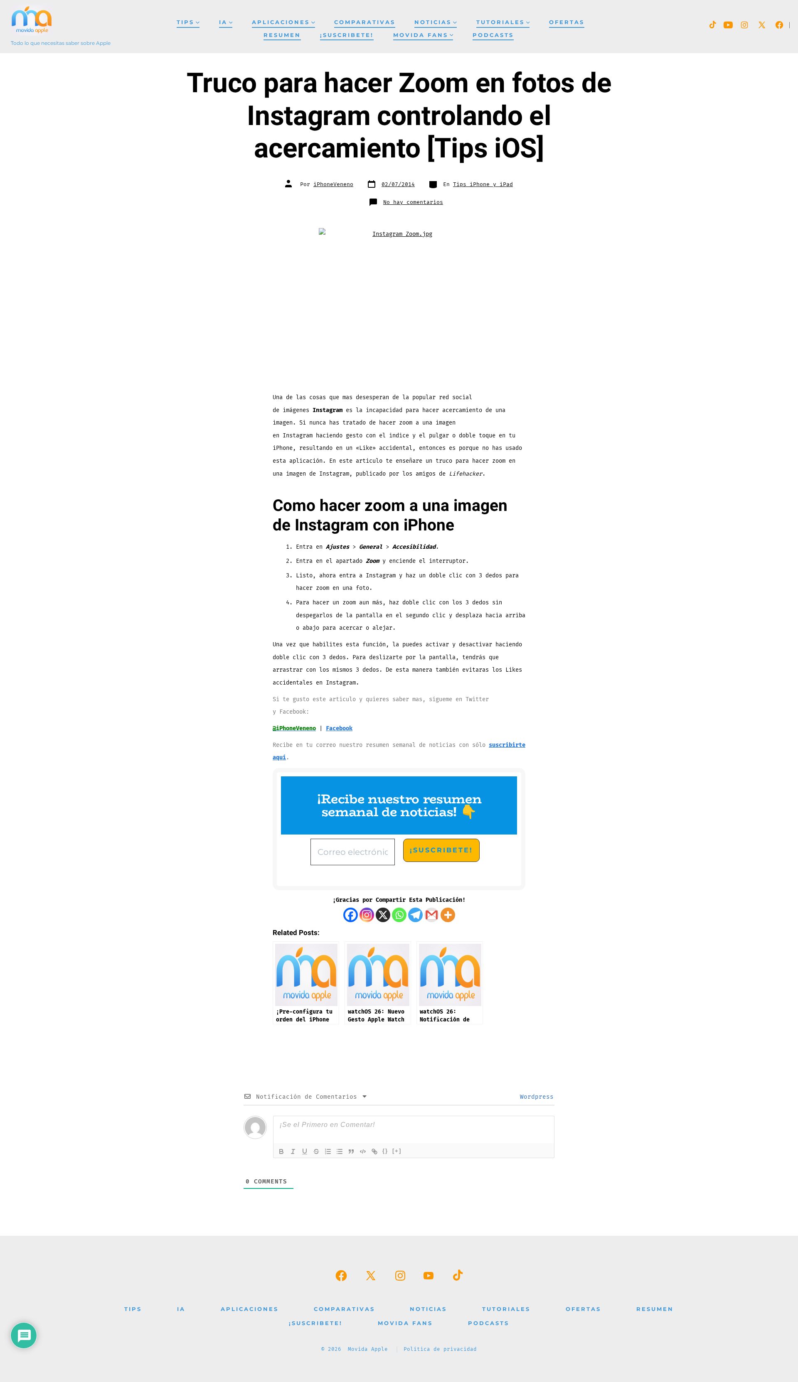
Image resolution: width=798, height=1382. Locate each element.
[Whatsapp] (399, 915)
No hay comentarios (413, 202)
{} (385, 1151)
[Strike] (316, 1151)
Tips (185, 22)
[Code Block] (363, 1151)
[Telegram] (415, 915)
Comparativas (364, 22)
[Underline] (304, 1151)
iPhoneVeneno (333, 184)
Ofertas (566, 22)
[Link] (374, 1151)
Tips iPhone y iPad (483, 184)
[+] (396, 1151)
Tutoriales (500, 22)
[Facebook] (350, 915)
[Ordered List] (328, 1151)
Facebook (339, 728)
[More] (448, 915)
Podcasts (493, 35)
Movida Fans (420, 35)
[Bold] (281, 1151)
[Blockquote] (351, 1151)
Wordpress (535, 1096)
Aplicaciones (281, 22)
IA (223, 22)
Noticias (432, 22)
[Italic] (293, 1151)
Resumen (282, 35)
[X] (383, 915)
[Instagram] (367, 915)
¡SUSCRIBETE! (347, 35)
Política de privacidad (440, 1349)
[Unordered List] (339, 1151)
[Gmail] (431, 915)
